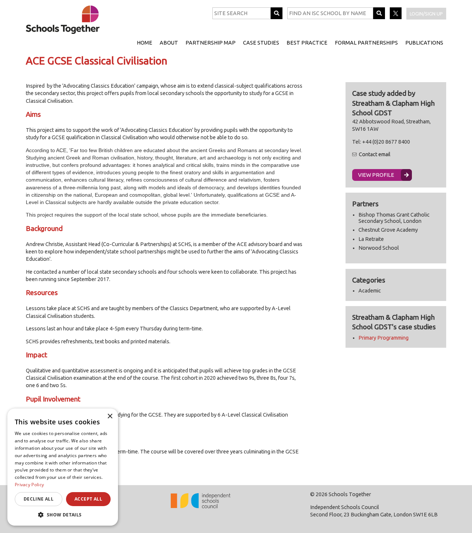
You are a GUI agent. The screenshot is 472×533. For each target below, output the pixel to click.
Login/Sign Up (426, 13)
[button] (63, 514)
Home (144, 43)
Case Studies (261, 43)
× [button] (109, 416)
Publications (424, 43)
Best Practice (307, 43)
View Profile (376, 175)
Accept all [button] (88, 499)
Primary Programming (383, 338)
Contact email (375, 154)
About (169, 43)
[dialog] (62, 467)
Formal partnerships (366, 43)
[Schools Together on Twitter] (396, 17)
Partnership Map (210, 43)
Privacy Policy (29, 484)
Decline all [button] (38, 499)
